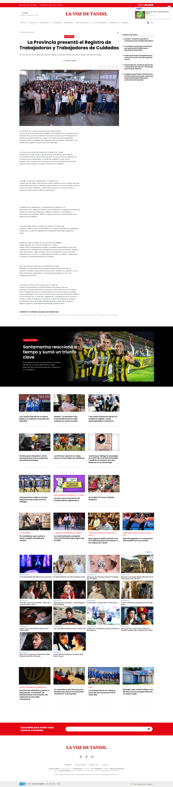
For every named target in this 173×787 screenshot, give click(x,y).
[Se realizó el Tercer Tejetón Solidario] (104, 483)
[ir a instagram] (92, 757)
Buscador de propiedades (28, 5)
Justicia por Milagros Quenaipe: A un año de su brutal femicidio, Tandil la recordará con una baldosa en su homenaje (104, 459)
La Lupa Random (99, 22)
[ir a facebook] (81, 757)
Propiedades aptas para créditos (51, 5)
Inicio (23, 22)
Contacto (105, 765)
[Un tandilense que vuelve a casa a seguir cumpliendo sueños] (34, 521)
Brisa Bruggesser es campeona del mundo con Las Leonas (138, 539)
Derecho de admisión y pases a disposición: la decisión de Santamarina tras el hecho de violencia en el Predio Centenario (34, 694)
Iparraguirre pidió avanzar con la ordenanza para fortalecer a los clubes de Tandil (103, 540)
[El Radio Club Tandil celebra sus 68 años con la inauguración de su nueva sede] (138, 676)
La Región (56, 22)
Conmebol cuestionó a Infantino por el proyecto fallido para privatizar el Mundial (138, 48)
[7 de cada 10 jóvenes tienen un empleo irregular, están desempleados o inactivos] (104, 403)
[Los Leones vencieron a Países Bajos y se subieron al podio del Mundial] (34, 403)
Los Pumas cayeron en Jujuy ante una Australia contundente (69, 457)
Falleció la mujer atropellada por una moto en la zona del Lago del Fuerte (138, 57)
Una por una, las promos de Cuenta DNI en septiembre (67, 499)
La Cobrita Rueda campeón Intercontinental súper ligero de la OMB (69, 538)
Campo (125, 22)
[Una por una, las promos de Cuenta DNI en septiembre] (69, 483)
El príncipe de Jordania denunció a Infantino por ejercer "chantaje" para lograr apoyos (139, 67)
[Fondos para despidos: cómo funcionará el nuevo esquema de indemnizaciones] (34, 442)
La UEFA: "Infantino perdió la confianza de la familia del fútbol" (138, 40)
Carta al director (80, 765)
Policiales (44, 22)
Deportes (68, 22)
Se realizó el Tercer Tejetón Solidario (101, 498)
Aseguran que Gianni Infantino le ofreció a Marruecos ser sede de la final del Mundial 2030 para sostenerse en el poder (138, 77)
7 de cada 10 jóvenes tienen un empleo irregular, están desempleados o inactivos (103, 418)
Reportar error (94, 765)
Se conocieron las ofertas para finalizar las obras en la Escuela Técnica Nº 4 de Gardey (69, 691)
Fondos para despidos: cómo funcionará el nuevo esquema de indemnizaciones (33, 458)
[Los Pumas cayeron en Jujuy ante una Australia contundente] (69, 442)
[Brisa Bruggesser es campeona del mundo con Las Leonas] (138, 521)
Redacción (68, 765)
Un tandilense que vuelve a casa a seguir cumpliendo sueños (32, 538)
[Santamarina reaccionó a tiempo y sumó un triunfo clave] (109, 356)
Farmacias (114, 22)
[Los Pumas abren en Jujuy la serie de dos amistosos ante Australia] (104, 676)
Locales (32, 22)
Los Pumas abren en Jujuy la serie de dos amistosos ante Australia (102, 692)
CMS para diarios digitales (145, 784)
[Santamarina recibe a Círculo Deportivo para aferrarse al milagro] (34, 483)
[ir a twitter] (86, 757)
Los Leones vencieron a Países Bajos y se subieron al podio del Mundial (34, 418)
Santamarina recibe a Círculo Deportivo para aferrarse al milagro (33, 499)
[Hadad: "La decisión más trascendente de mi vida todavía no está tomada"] (69, 403)
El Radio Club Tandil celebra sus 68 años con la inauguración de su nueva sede (138, 691)
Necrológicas (82, 22)
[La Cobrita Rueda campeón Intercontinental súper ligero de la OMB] (69, 521)
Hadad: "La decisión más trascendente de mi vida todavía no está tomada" (66, 418)
